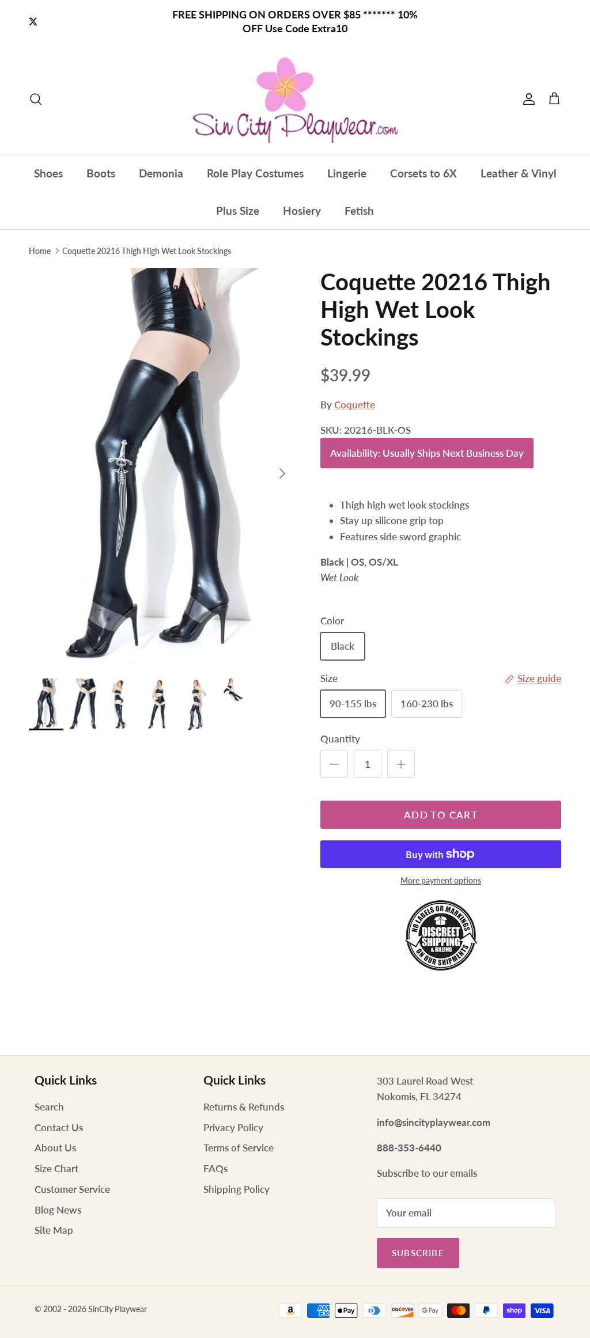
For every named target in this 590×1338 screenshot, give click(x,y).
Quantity (340, 739)
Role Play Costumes (255, 173)
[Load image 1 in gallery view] (162, 467)
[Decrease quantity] (334, 764)
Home (40, 251)
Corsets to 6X (423, 173)
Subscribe (418, 1253)
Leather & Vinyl (519, 173)
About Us (55, 1148)
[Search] (36, 99)
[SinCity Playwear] (295, 99)
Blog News (58, 1210)
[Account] (526, 99)
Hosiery (302, 210)
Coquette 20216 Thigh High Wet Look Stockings (146, 251)
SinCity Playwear (117, 1309)
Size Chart (56, 1168)
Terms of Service (238, 1148)
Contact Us (59, 1127)
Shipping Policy (236, 1189)
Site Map (54, 1230)
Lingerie (346, 173)
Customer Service (72, 1189)
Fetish (359, 210)
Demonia (161, 173)
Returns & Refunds (243, 1107)
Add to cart (441, 815)
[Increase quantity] (401, 764)
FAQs (215, 1168)
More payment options (440, 880)
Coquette (354, 405)
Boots (100, 173)
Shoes (48, 173)
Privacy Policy (233, 1127)
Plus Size (237, 210)
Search (49, 1107)
